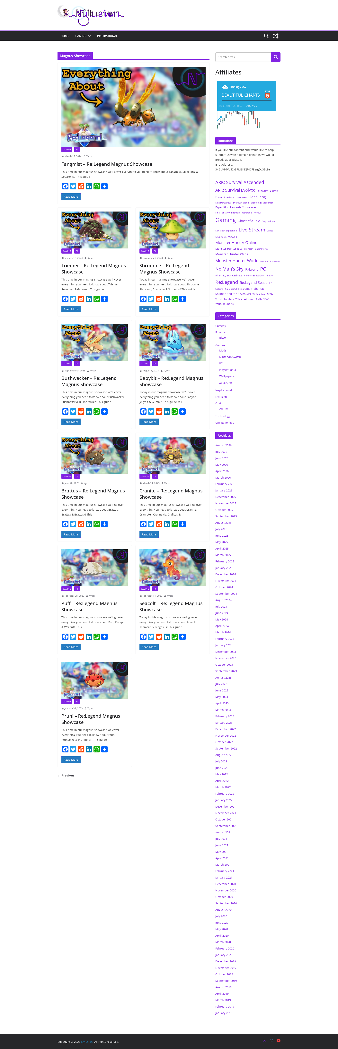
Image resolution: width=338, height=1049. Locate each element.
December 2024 (225, 574)
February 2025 (224, 561)
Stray (270, 294)
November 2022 (225, 735)
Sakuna (219, 288)
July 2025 (221, 529)
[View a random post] (275, 36)
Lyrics (270, 230)
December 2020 (225, 884)
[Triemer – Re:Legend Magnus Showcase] (94, 230)
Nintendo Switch (230, 357)
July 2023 (221, 684)
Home (65, 36)
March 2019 (223, 1000)
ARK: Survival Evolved (235, 190)
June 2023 (221, 690)
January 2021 (223, 877)
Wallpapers (226, 376)
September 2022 (226, 748)
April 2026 (222, 471)
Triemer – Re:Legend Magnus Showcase (93, 268)
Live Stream (252, 229)
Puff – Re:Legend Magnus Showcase (89, 606)
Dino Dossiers (224, 197)
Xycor (89, 156)
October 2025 (224, 510)
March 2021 (223, 864)
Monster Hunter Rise (229, 248)
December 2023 (225, 652)
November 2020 (225, 890)
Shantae (259, 288)
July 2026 (221, 452)
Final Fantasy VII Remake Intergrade (233, 212)
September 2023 (226, 671)
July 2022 (221, 761)
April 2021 (222, 858)
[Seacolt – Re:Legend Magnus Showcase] (172, 567)
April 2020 (222, 935)
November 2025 (225, 503)
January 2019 (223, 1013)
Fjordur (257, 212)
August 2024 (223, 600)
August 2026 (223, 445)
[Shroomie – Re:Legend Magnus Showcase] (172, 230)
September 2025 (226, 516)
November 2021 (225, 813)
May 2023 (221, 697)
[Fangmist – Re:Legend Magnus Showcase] (133, 107)
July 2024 (221, 606)
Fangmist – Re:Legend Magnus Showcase (106, 164)
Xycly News (262, 299)
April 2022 (222, 781)
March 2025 (223, 555)
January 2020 (223, 955)
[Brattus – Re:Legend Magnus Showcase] (94, 455)
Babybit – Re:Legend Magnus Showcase (171, 381)
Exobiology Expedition (262, 202)
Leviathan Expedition (226, 230)
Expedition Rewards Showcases (235, 207)
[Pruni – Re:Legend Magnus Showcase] (94, 680)
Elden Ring (257, 197)
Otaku (219, 403)
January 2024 (223, 645)
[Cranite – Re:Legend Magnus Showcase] (172, 455)
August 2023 (223, 677)
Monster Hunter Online (236, 242)
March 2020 (223, 942)
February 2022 (224, 793)
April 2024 (222, 626)
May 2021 (221, 852)
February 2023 (224, 716)
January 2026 (223, 490)
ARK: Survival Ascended (239, 182)
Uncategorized (224, 422)
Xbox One (225, 383)
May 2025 (221, 542)
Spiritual (260, 293)
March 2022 (223, 787)
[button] (88, 36)
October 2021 (224, 819)
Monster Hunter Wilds (231, 254)
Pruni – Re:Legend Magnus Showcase (90, 719)
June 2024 (221, 613)
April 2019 (222, 993)
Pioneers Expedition (254, 275)
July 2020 (221, 916)
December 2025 (225, 497)
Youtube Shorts (224, 304)
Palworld (251, 269)
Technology (222, 416)
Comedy (220, 326)
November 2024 (225, 581)
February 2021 (224, 871)
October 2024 (224, 587)
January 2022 (223, 800)
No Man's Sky (229, 269)
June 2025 (221, 535)
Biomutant (262, 190)
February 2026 (224, 484)
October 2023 (224, 664)
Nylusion (221, 397)
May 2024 (221, 619)
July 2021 (221, 839)
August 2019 (223, 987)
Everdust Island (241, 202)
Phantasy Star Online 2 (228, 275)
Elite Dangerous (223, 202)
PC (77, 149)
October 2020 (224, 897)
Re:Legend (226, 282)
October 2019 (224, 974)
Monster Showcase (270, 261)
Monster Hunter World (237, 260)
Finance (220, 332)
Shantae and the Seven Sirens (235, 294)
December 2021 (225, 806)
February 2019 (224, 1006)
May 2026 (221, 464)
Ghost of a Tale (249, 221)
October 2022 (224, 742)
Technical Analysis (224, 299)
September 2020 (226, 903)
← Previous (66, 775)
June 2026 (221, 458)
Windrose (249, 299)
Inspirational (107, 36)
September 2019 (226, 981)
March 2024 (223, 632)
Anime (223, 408)
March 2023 (223, 710)
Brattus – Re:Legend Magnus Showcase (93, 493)
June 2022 (221, 768)
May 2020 (221, 929)
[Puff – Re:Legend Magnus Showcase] (94, 567)
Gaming (80, 36)
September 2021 (226, 826)
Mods (223, 350)
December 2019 (225, 961)
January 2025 (223, 568)
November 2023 (225, 658)
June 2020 (221, 922)
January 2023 (223, 722)
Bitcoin (274, 190)
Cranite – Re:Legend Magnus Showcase (171, 493)
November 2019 (225, 968)
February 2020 (224, 948)
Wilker (238, 298)
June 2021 (221, 845)
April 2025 (222, 548)
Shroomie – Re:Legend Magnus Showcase (164, 268)
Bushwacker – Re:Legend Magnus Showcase (89, 381)
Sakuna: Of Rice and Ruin (238, 288)
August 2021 (223, 832)
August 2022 (223, 755)
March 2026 (223, 477)
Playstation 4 (227, 370)
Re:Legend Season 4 (256, 282)
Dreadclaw (241, 197)
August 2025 (223, 522)
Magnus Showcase (226, 236)
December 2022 (225, 729)
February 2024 (224, 639)
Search (275, 57)
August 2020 (223, 910)
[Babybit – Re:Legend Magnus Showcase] (172, 342)
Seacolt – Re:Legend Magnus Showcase (171, 606)
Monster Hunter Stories (256, 248)
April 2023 (222, 703)
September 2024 (226, 593)
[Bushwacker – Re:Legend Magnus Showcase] (94, 342)
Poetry (269, 275)
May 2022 (221, 774)
